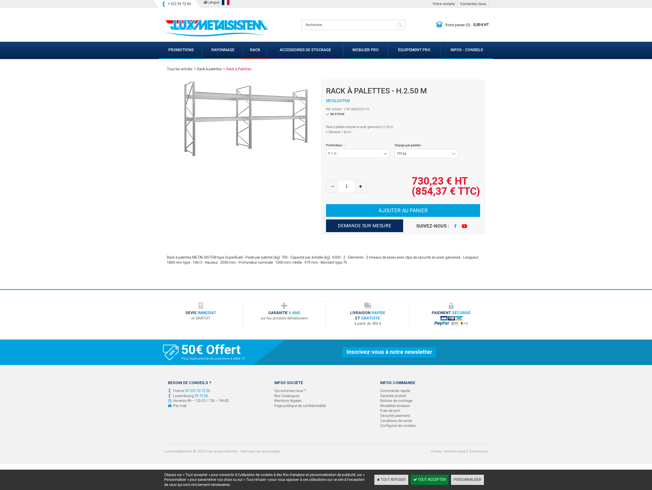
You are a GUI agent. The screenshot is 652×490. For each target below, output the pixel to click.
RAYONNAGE (222, 50)
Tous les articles (180, 69)
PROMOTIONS (181, 50)
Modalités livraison (395, 406)
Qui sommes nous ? (290, 391)
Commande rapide (395, 391)
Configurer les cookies (398, 426)
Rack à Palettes (238, 69)
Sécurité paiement (395, 416)
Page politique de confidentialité (300, 406)
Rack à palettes (209, 69)
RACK (255, 50)
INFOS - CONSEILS (467, 50)
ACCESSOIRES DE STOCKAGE (305, 50)
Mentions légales (288, 401)
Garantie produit (393, 396)
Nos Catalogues (287, 396)
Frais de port (390, 411)
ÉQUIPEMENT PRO (414, 50)
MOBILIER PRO (365, 50)
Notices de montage (396, 401)
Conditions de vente (396, 421)
